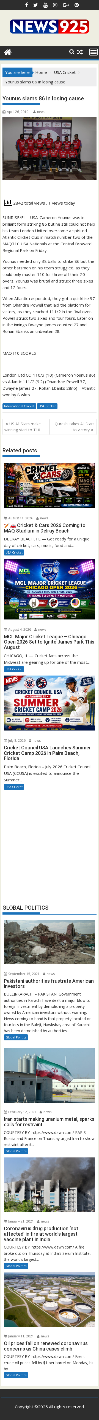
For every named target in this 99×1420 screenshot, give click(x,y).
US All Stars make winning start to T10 (22, 426)
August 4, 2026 (19, 629)
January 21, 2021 (20, 1221)
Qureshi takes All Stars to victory (75, 426)
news (41, 111)
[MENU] (93, 52)
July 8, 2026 (16, 740)
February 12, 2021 (21, 1112)
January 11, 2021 (20, 1336)
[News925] (8, 52)
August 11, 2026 (20, 518)
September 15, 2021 (23, 973)
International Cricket (19, 406)
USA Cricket (47, 406)
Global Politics (16, 1037)
